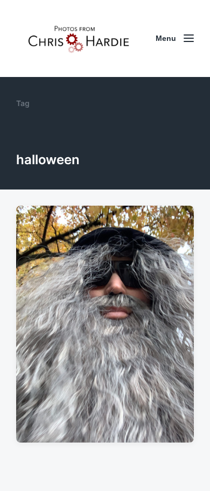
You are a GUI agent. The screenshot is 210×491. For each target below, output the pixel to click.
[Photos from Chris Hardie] (78, 38)
